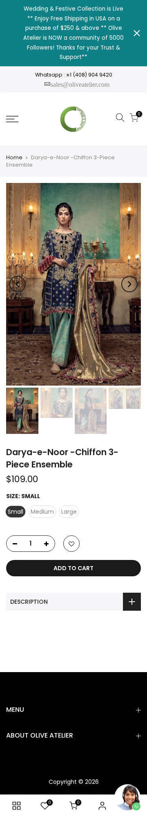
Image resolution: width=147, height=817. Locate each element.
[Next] (129, 284)
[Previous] (17, 284)
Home (14, 157)
